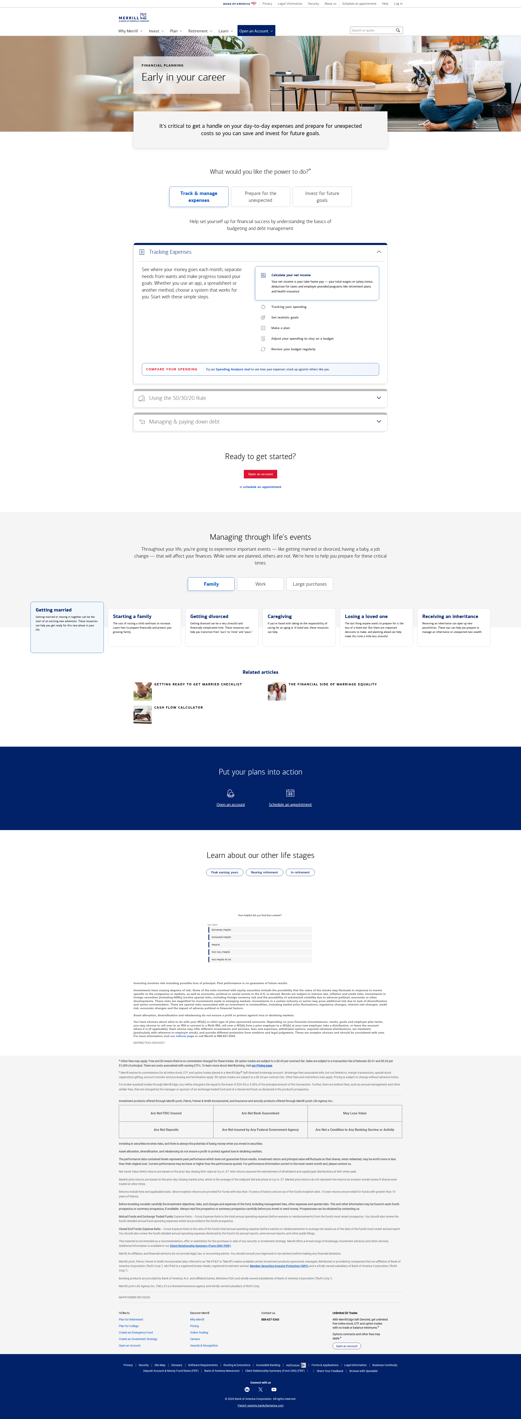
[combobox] (376, 30)
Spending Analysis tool (233, 369)
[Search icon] (398, 30)
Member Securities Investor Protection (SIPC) (279, 1266)
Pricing (194, 1326)
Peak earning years (222, 873)
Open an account (225, 804)
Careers (195, 1339)
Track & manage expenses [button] (193, 198)
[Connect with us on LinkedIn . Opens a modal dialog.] (247, 1389)
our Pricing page (262, 1065)
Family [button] (203, 586)
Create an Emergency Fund (136, 1332)
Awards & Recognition (204, 1345)
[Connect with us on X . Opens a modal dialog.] (260, 1389)
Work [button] (251, 586)
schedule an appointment (262, 487)
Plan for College (129, 1326)
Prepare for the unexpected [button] (253, 198)
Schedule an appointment (289, 804)
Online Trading (199, 1332)
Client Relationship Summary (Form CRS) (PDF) (200, 1245)
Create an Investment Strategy (138, 1339)
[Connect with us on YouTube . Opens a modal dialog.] (273, 1389)
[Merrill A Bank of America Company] (134, 17)
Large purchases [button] (306, 586)
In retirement (298, 873)
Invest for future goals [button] (316, 198)
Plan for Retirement (131, 1319)
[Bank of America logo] (240, 4)
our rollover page (182, 1036)
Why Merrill (197, 1319)
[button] (260, 252)
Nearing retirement (262, 873)
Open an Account (130, 1345)
